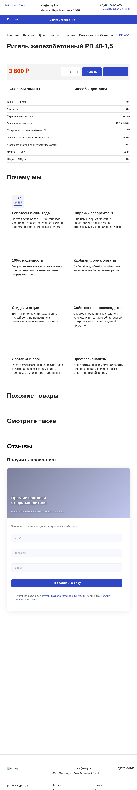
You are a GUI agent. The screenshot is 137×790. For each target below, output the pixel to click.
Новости (98, 785)
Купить (92, 71)
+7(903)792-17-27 (111, 5)
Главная (57, 785)
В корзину (115, 71)
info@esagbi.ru (49, 5)
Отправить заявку (66, 583)
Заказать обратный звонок (116, 9)
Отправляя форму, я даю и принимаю (63, 597)
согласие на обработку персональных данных (65, 596)
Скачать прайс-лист (62, 19)
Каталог (12, 19)
